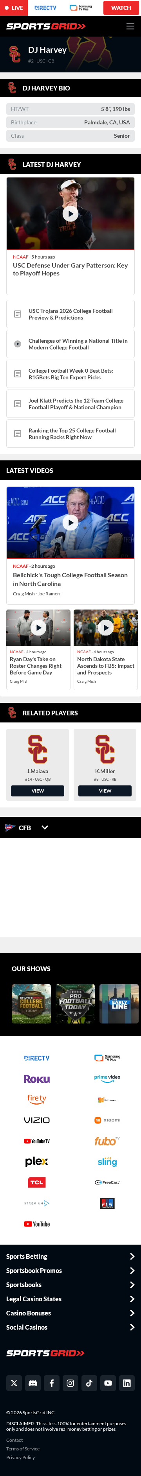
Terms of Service (23, 1449)
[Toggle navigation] (131, 26)
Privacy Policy (20, 1457)
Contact (14, 1440)
